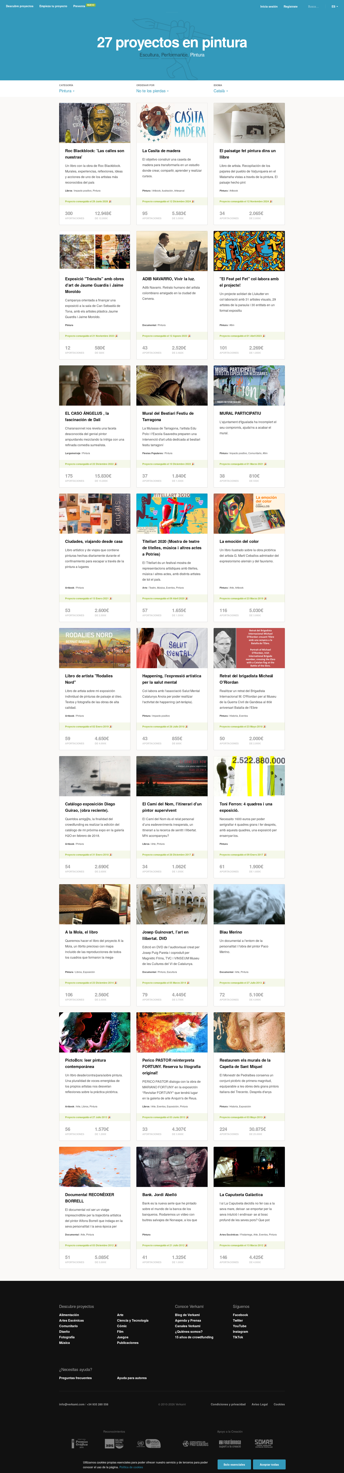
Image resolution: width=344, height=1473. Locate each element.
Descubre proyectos (19, 6)
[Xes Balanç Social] (114, 1443)
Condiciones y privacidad (228, 1404)
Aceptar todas (269, 1464)
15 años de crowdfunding (194, 1337)
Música (64, 1342)
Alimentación (69, 1314)
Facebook (240, 1314)
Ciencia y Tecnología (133, 1320)
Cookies (279, 1404)
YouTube (239, 1326)
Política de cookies (131, 1467)
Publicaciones (128, 1342)
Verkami (172, 6)
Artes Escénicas (71, 1320)
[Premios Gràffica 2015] (79, 1443)
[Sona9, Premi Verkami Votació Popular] (264, 1443)
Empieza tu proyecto (53, 6)
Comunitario (68, 1326)
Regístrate (291, 6)
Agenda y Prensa (188, 1320)
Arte (120, 1314)
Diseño (64, 1331)
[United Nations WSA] (148, 1443)
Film (120, 1331)
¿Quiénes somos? (189, 1331)
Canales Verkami (187, 1326)
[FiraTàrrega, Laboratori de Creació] (229, 1443)
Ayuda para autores (132, 1378)
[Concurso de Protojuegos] (195, 1443)
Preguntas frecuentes (75, 1378)
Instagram (240, 1331)
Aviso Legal (260, 1404)
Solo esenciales (234, 1464)
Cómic (122, 1326)
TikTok (238, 1337)
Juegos (122, 1337)
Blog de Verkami (187, 1314)
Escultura (149, 54)
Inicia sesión (269, 6)
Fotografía (67, 1337)
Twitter (238, 1320)
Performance (174, 54)
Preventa (79, 6)
